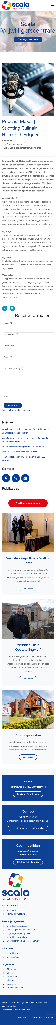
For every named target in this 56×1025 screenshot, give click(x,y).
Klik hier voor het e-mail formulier (28, 828)
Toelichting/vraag (13, 368)
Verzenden (13, 405)
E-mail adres (11, 334)
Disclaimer (7, 1010)
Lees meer (28, 588)
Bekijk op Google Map (28, 794)
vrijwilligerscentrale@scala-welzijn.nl (31, 821)
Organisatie (8, 964)
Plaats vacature (10, 905)
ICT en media (14, 410)
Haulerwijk (26, 410)
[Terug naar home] (15, 5)
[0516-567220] (15, 478)
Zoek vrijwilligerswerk (28, 39)
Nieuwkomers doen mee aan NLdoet (19, 452)
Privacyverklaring (22, 1010)
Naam (8, 323)
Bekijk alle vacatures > (28, 503)
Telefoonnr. (9, 346)
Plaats (8, 357)
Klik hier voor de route (28, 862)
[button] (52, 5)
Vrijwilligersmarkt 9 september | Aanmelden (23, 446)
